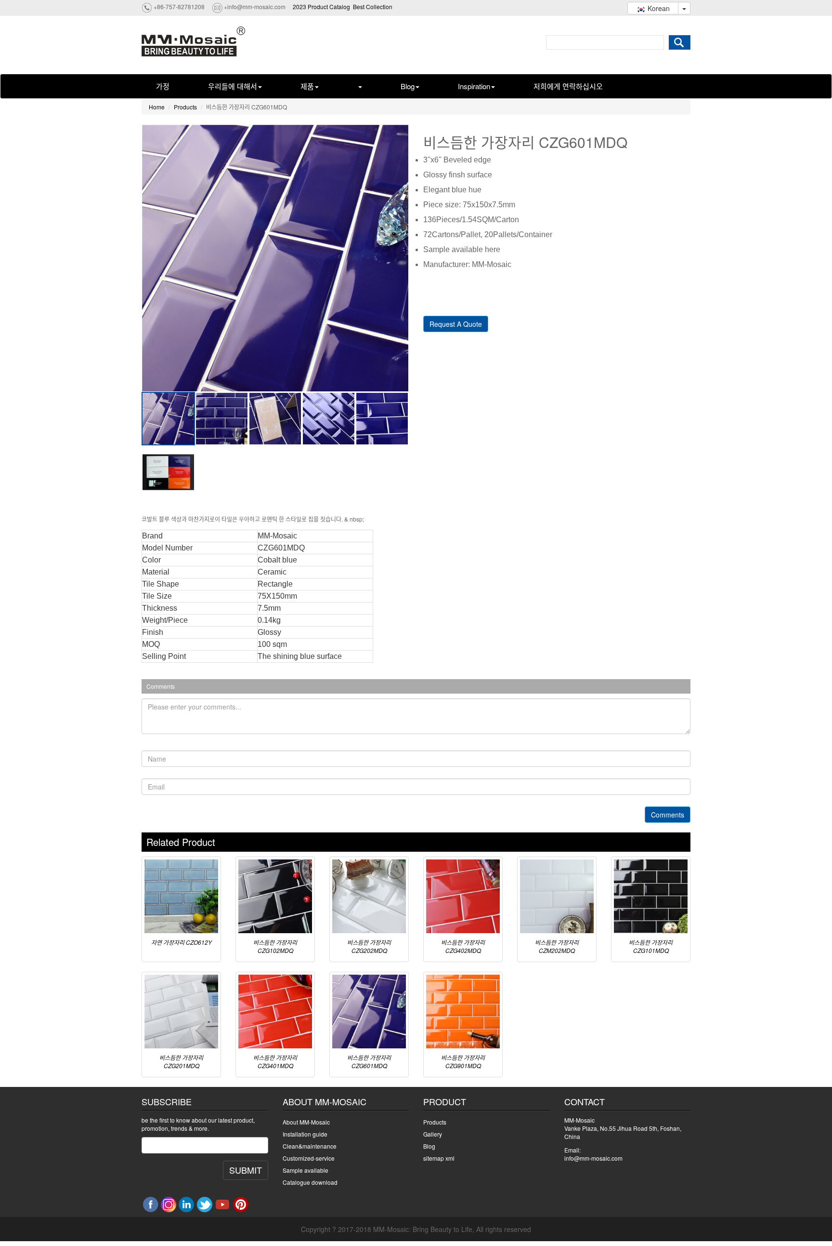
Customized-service (309, 1158)
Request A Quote (455, 324)
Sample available (305, 1170)
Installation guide (305, 1134)
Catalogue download (310, 1182)
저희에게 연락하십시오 (568, 86)
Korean (658, 8)
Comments (667, 814)
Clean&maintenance (310, 1146)
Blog (408, 86)
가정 (162, 86)
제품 (307, 86)
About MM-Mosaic (306, 1122)
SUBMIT (245, 1170)
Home (157, 107)
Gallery (432, 1134)
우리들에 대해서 (232, 86)
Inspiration (474, 86)
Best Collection (372, 6)
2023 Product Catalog (321, 6)
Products (185, 107)
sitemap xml (439, 1158)
